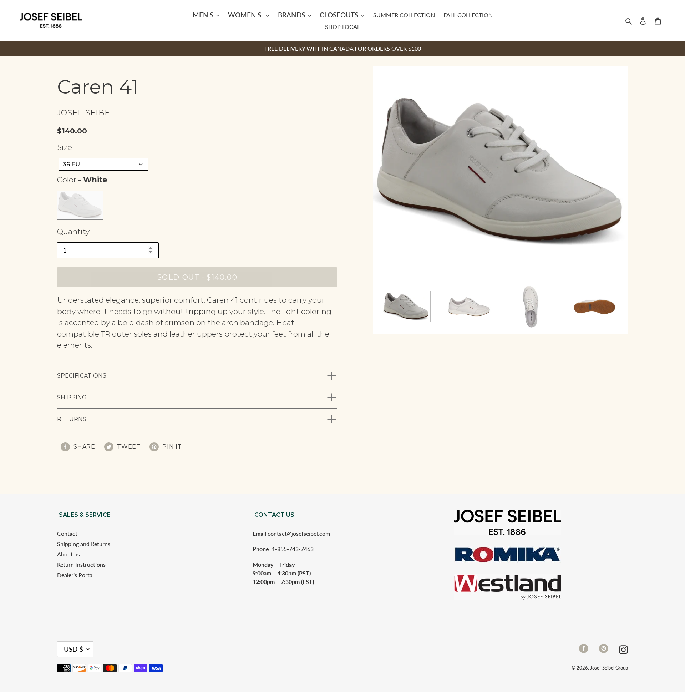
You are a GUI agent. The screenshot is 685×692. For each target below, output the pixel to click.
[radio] (80, 205)
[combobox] (103, 164)
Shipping (72, 397)
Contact (67, 533)
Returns (71, 419)
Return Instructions (81, 564)
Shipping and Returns (83, 543)
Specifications (81, 375)
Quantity (73, 231)
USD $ (73, 649)
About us (68, 554)
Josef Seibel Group (609, 668)
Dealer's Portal (75, 574)
